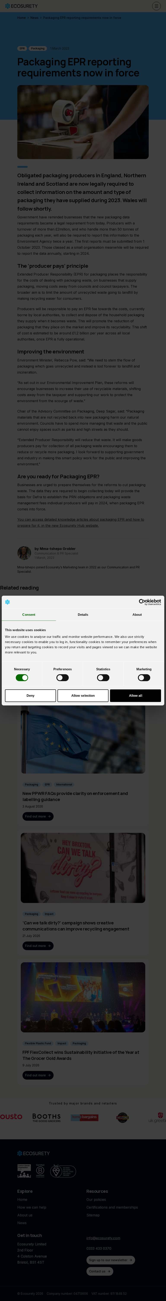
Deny (30, 695)
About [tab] (137, 614)
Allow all (135, 695)
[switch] (62, 677)
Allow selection (83, 695)
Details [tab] (83, 614)
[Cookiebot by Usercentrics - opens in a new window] (142, 602)
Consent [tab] (28, 614)
